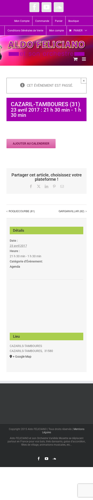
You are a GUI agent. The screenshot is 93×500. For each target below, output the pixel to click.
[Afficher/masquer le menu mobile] (84, 59)
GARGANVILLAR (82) (71, 211)
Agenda (15, 266)
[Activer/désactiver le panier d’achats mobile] (75, 59)
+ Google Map (22, 356)
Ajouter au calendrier (31, 143)
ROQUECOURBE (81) (22, 211)
